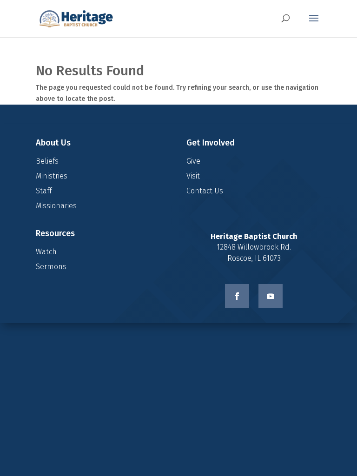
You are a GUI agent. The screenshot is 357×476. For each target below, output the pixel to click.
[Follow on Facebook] (237, 296)
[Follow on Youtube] (270, 296)
